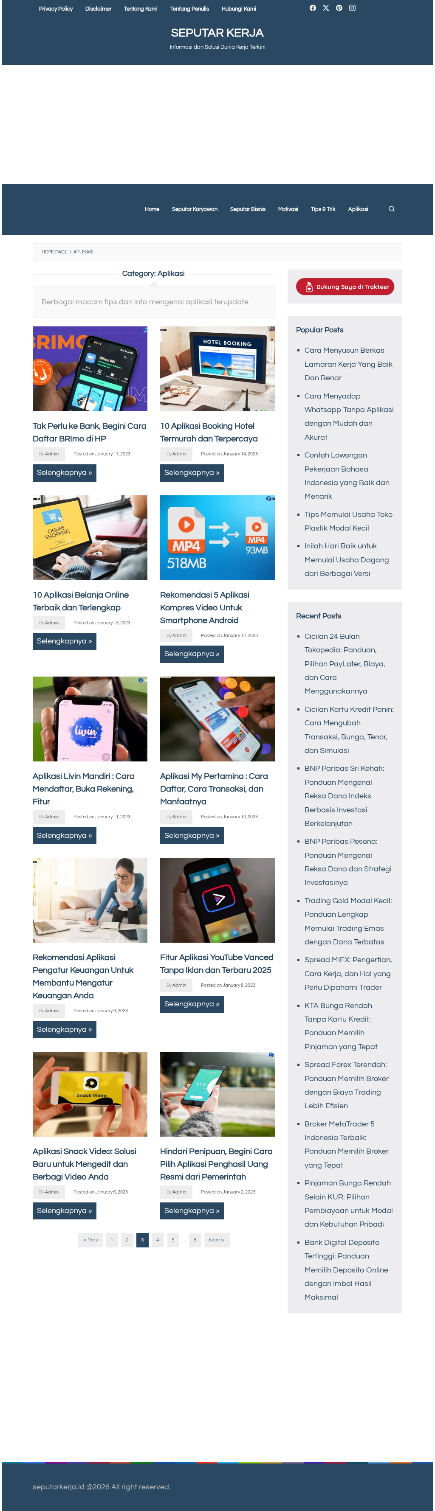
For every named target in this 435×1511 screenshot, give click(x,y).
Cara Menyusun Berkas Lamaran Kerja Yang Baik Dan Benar (349, 364)
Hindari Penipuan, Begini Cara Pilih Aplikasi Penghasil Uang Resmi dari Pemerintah (216, 1164)
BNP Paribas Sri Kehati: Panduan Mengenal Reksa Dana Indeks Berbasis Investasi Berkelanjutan (344, 796)
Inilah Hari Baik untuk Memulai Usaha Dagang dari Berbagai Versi (347, 560)
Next (214, 1240)
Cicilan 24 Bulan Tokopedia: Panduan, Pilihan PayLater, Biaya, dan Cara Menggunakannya (345, 664)
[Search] (391, 209)
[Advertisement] (217, 124)
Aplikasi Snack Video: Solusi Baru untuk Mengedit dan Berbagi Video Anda (84, 1164)
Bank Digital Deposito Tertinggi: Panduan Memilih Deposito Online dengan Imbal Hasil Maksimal (346, 1270)
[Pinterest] (339, 9)
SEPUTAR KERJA (217, 33)
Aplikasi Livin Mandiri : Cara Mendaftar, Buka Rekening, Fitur (84, 789)
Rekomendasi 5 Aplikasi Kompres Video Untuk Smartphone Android (204, 608)
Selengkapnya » (64, 473)
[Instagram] (352, 9)
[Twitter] (326, 9)
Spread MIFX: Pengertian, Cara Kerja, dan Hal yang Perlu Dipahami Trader (348, 973)
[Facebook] (312, 9)
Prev (93, 1240)
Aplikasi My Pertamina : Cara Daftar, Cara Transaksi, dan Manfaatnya (214, 789)
